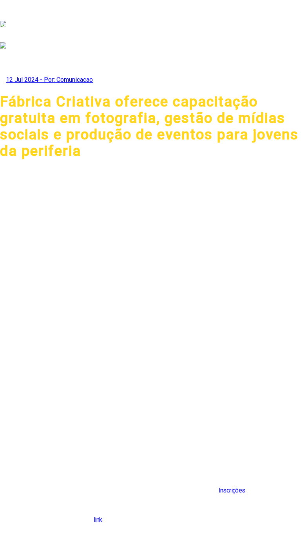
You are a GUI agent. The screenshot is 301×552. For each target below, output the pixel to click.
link (98, 519)
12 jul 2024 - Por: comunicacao (49, 79)
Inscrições (232, 490)
